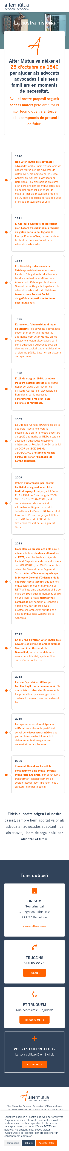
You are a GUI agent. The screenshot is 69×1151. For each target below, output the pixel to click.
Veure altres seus (34, 926)
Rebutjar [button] (28, 1142)
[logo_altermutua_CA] (16, 4)
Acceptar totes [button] (46, 1142)
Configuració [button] (13, 1142)
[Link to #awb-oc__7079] (63, 6)
